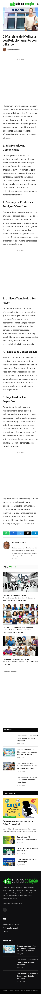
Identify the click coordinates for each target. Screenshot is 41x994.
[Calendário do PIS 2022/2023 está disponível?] (9, 840)
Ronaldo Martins (14, 50)
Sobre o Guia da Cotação (11, 924)
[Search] (38, 4)
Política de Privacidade (10, 928)
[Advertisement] (20, 81)
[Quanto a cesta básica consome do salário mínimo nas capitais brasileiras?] (9, 766)
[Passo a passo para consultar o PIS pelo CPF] (9, 851)
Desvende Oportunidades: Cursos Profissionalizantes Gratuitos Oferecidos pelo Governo (20, 661)
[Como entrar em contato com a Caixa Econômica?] (20, 808)
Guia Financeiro (9, 817)
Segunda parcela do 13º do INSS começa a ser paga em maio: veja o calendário (27, 752)
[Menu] (3, 4)
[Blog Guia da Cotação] (21, 4)
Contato (5, 931)
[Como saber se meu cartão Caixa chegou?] (9, 862)
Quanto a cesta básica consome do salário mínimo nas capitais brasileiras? (27, 765)
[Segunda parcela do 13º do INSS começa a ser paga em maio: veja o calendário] (9, 752)
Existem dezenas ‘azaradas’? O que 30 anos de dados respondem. (27, 738)
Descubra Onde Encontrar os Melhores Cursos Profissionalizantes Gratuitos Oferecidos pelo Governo (18, 629)
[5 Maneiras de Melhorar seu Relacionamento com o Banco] (20, 19)
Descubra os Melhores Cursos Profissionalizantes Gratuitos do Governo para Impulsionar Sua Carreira (19, 597)
